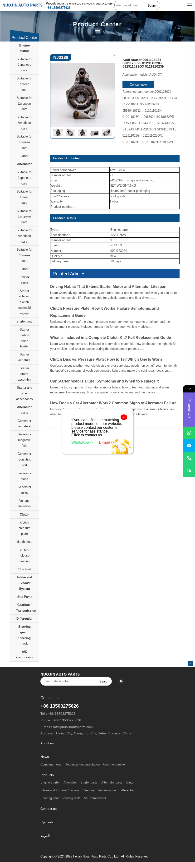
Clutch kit (24, 569)
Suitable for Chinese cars (24, 142)
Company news (51, 764)
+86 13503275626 (58, 7)
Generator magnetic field (24, 440)
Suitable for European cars (24, 103)
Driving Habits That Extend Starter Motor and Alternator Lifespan (108, 287)
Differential (24, 618)
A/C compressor (25, 654)
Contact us (48, 809)
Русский (46, 822)
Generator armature (24, 423)
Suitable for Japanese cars (24, 64)
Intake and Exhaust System (24, 583)
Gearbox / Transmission (26, 607)
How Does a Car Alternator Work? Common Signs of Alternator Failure (113, 403)
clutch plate (24, 542)
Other (24, 156)
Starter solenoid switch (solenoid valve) (24, 302)
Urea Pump (24, 597)
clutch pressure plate (24, 528)
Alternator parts (24, 410)
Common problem (115, 764)
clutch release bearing (24, 555)
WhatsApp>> (82, 442)
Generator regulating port (24, 459)
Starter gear (24, 321)
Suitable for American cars (24, 122)
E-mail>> (106, 442)
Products (47, 775)
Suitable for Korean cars (24, 84)
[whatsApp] (189, 433)
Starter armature (24, 357)
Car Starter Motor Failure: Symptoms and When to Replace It (104, 381)
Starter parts (24, 280)
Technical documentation (82, 764)
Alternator (24, 164)
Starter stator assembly (24, 373)
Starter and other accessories (24, 393)
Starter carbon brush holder (24, 338)
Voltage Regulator (24, 503)
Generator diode (24, 476)
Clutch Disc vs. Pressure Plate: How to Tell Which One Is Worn (106, 359)
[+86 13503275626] (189, 458)
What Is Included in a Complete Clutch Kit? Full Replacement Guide (110, 338)
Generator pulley (24, 489)
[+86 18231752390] (189, 470)
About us (47, 743)
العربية (45, 836)
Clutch (24, 514)
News (44, 757)
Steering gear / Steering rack (24, 635)
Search (152, 5)
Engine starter (24, 48)
